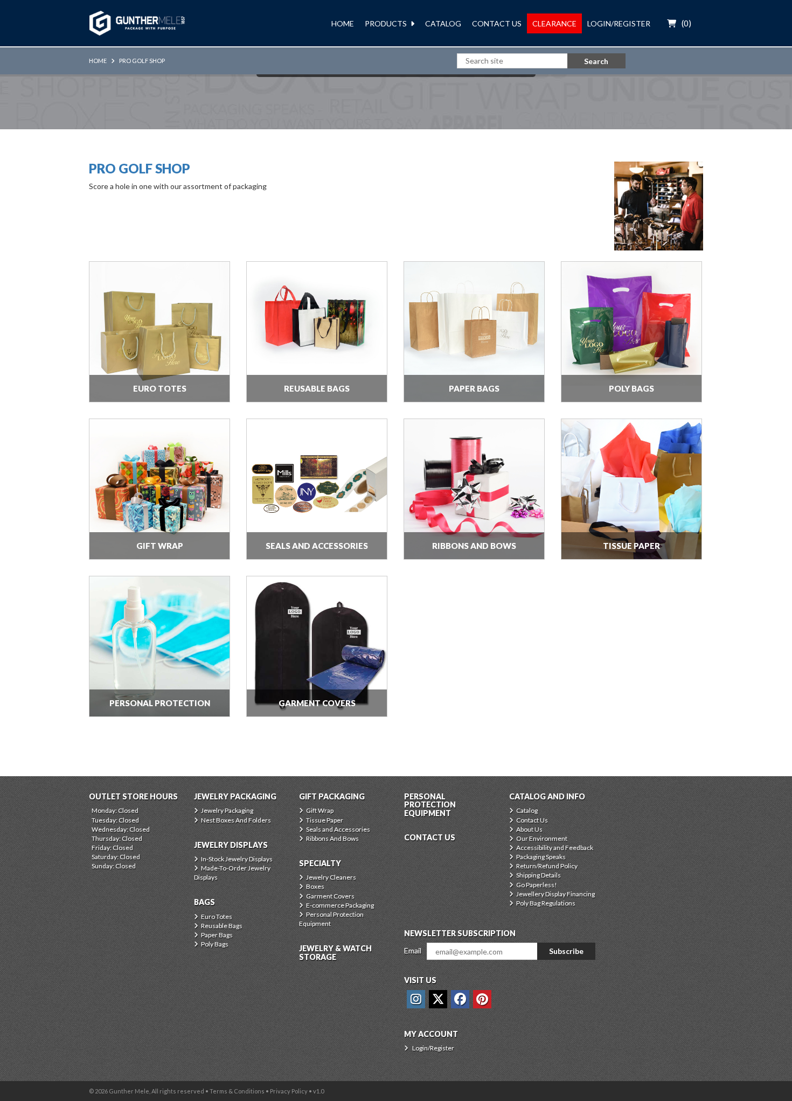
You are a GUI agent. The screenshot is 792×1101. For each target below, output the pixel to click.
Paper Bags (217, 935)
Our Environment (541, 838)
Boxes (315, 886)
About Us (529, 829)
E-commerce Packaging (340, 905)
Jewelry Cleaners (331, 877)
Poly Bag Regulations (545, 903)
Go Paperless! (536, 885)
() (686, 23)
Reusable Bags (221, 926)
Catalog (443, 23)
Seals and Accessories (338, 829)
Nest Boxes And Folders (236, 820)
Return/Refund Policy (547, 866)
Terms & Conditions (237, 1091)
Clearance (554, 23)
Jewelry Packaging (227, 810)
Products (386, 23)
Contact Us (497, 23)
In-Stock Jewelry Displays (237, 859)
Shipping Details (538, 875)
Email (412, 950)
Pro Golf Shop (142, 60)
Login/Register (618, 23)
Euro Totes (216, 916)
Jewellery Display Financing (555, 894)
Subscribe (566, 951)
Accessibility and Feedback (554, 848)
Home (342, 23)
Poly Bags (214, 944)
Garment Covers (330, 896)
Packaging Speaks (541, 857)
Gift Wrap (320, 810)
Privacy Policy (289, 1091)
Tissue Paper (324, 820)
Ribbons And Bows (332, 838)
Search (596, 61)
